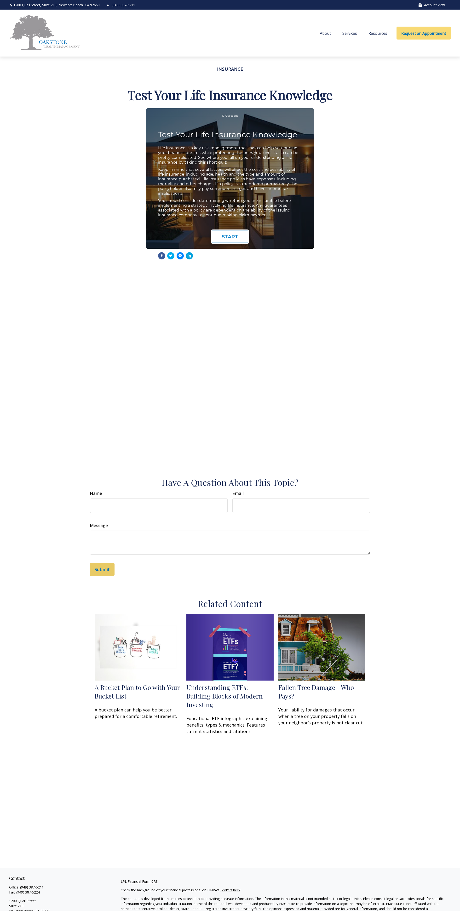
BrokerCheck (230, 890)
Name (96, 493)
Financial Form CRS (143, 881)
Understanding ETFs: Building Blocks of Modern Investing (224, 696)
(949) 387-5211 (123, 5)
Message (99, 525)
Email (238, 493)
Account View (434, 5)
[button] (325, 33)
